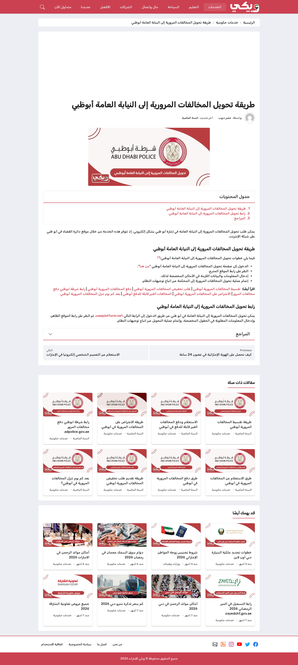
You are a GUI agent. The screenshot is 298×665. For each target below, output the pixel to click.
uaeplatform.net (109, 316)
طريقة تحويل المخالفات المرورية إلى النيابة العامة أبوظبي (208, 208)
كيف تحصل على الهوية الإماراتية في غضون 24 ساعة (215, 354)
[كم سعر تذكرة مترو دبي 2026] (122, 600)
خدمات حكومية (227, 22)
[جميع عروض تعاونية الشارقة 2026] (67, 600)
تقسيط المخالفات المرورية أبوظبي (216, 289)
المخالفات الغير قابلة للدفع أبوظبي (147, 294)
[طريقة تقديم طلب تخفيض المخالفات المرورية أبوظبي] (122, 472)
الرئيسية (249, 22)
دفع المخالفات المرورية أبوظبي (109, 289)
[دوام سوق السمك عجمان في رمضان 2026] (122, 546)
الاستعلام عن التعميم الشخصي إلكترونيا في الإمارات (83, 354)
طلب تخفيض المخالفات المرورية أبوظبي (162, 289)
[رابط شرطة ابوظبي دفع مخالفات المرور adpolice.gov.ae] (67, 418)
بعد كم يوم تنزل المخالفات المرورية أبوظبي (90, 294)
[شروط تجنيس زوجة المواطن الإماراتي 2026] (176, 546)
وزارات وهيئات (171, 563)
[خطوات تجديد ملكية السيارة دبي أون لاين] (230, 546)
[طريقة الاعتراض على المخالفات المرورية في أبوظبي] (122, 418)
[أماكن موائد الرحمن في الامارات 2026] (67, 546)
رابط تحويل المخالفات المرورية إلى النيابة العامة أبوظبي (209, 213)
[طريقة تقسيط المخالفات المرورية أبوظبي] (230, 418)
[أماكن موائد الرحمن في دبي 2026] (176, 600)
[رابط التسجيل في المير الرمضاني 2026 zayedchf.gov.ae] (230, 600)
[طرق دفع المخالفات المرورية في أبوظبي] (176, 472)
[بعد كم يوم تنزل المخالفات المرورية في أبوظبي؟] (67, 472)
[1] (158, 257)
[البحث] (42, 7)
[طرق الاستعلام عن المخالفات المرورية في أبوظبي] (230, 472)
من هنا (144, 266)
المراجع (242, 218)
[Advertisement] (149, 66)
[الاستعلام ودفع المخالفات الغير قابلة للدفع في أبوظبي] (176, 418)
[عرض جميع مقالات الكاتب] (250, 118)
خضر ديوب (224, 117)
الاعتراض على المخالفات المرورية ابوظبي (202, 294)
